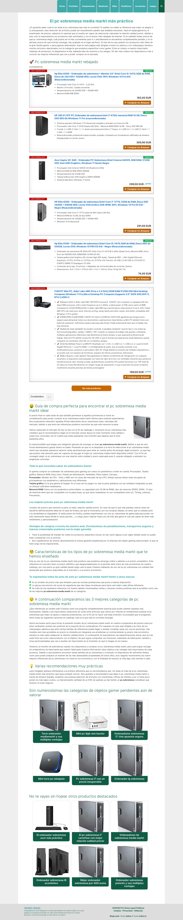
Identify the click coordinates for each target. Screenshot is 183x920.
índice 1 (129, 916)
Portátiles (73, 6)
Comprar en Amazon (138, 102)
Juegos (153, 6)
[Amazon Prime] (147, 184)
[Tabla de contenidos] (49, 397)
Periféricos (126, 6)
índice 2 (142, 916)
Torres (62, 6)
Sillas (114, 6)
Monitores (103, 6)
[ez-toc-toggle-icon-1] (48, 397)
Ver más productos (91, 388)
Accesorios (140, 6)
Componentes (88, 6)
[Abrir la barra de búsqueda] (161, 6)
